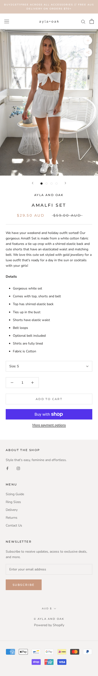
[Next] (65, 183)
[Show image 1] (41, 183)
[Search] (83, 21)
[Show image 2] (46, 183)
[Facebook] (7, 468)
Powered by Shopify (49, 625)
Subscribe (24, 585)
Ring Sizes (13, 502)
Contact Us (14, 525)
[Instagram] (18, 468)
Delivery (12, 510)
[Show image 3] (51, 183)
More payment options (49, 425)
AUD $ (47, 608)
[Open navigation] (6, 21)
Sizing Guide (15, 494)
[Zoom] (88, 40)
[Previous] (32, 183)
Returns (11, 517)
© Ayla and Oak (49, 618)
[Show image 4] (56, 183)
